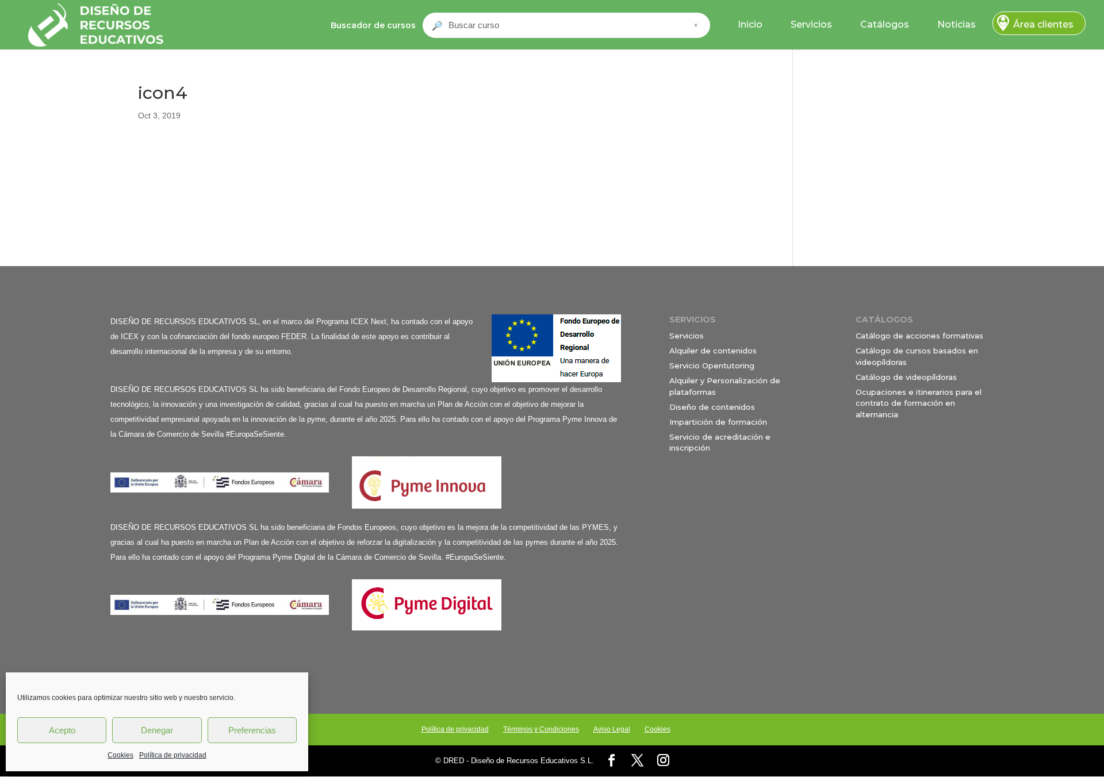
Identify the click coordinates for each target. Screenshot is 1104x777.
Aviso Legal (611, 729)
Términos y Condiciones (541, 729)
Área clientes (1043, 24)
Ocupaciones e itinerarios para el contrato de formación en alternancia (919, 403)
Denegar (157, 730)
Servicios (811, 24)
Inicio (750, 24)
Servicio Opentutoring (711, 365)
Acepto (62, 730)
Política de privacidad (172, 755)
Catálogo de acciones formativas (919, 335)
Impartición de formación (718, 421)
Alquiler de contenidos (713, 350)
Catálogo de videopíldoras (906, 377)
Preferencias (252, 730)
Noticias (956, 24)
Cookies (120, 755)
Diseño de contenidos (712, 406)
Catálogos (884, 24)
